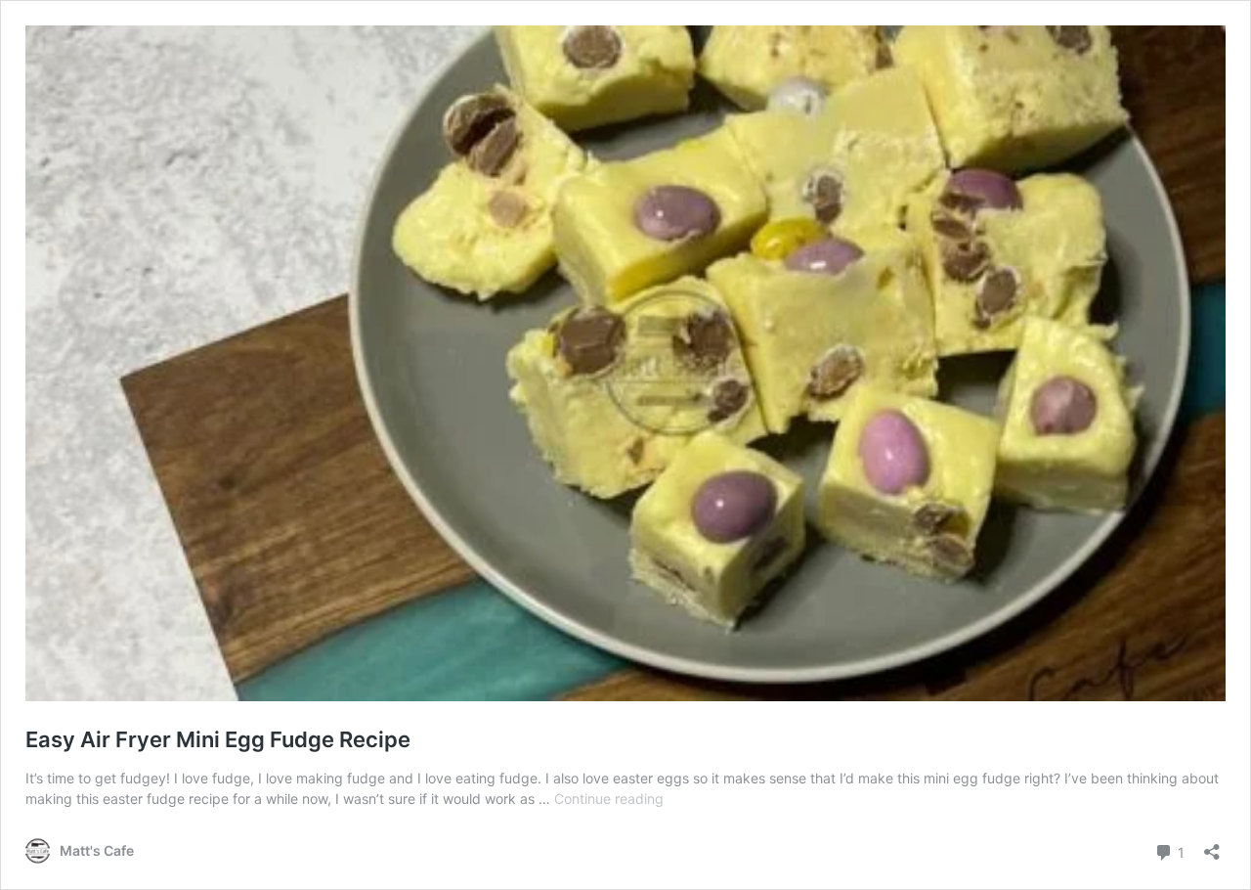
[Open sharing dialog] (1212, 845)
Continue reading (609, 798)
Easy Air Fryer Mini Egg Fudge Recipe (217, 739)
